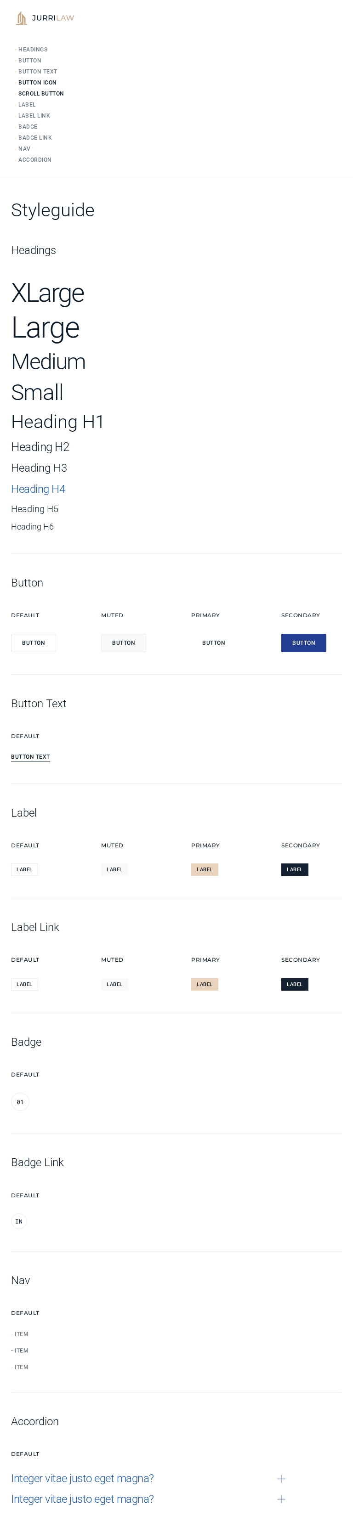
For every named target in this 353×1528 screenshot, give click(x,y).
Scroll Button (41, 93)
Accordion (35, 160)
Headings (32, 49)
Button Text (37, 71)
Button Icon (37, 82)
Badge (28, 127)
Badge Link (35, 138)
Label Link (34, 116)
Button (29, 60)
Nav (24, 149)
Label (27, 104)
